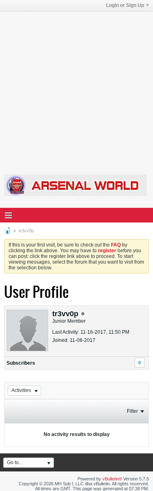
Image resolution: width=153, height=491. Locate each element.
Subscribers (21, 363)
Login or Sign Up (125, 5)
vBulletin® (112, 478)
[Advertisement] (76, 87)
